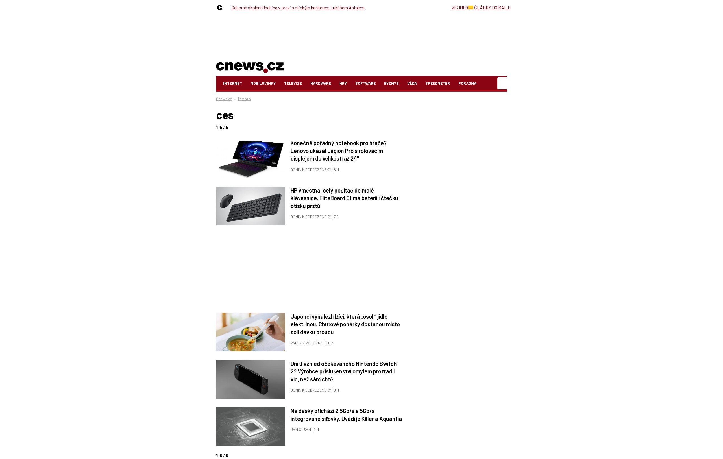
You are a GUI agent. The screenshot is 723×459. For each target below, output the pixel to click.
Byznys (391, 83)
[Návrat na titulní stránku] (250, 66)
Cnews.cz (224, 98)
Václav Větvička (307, 342)
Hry (343, 83)
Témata (244, 98)
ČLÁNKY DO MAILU (492, 7)
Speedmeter (437, 83)
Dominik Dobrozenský (311, 169)
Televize (293, 83)
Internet (232, 83)
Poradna (467, 83)
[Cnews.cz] (221, 8)
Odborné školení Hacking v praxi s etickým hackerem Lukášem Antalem (298, 7)
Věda (412, 83)
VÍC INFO (460, 7)
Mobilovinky (263, 83)
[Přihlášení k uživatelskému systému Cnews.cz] (502, 83)
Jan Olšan (301, 429)
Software (365, 83)
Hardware (320, 83)
